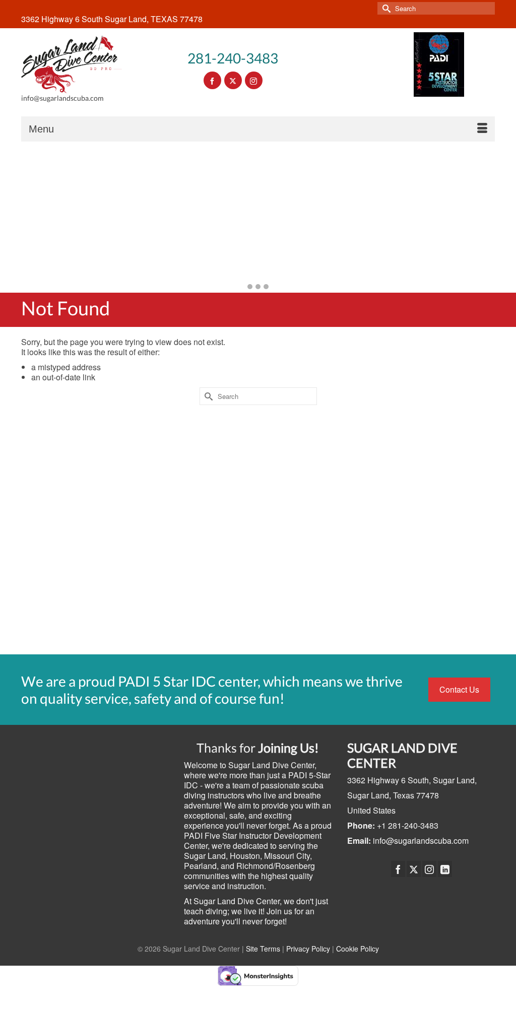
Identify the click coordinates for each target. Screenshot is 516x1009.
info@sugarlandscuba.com (421, 840)
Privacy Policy (308, 949)
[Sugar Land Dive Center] (71, 64)
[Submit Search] (385, 8)
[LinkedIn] (445, 869)
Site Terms (263, 949)
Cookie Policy (357, 949)
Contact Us (459, 689)
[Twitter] (414, 869)
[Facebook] (398, 869)
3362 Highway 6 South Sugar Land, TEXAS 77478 (112, 19)
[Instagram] (429, 869)
